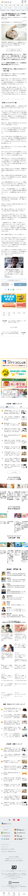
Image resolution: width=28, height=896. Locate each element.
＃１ (7, 79)
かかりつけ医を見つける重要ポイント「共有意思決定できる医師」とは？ (17, 321)
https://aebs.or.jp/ (14, 878)
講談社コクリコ (3, 553)
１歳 (9, 312)
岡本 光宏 (20, 22)
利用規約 (17, 856)
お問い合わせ (11, 856)
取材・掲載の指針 (19, 860)
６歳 (9, 315)
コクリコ (10, 563)
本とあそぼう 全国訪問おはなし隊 (8, 851)
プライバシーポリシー (17, 858)
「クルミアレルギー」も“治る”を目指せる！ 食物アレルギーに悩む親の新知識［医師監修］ (10, 333)
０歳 (4, 312)
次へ (20, 284)
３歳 (19, 312)
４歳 (24, 312)
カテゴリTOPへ (14, 327)
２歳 (14, 312)
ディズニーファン (4, 846)
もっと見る (14, 472)
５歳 (4, 315)
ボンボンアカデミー (5, 844)
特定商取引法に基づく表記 (10, 860)
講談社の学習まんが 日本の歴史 (7, 849)
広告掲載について (8, 858)
